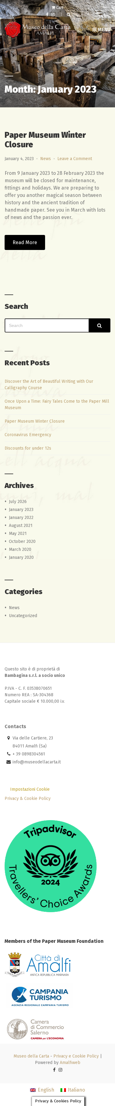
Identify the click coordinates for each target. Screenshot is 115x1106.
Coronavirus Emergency (28, 434)
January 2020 (21, 557)
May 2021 (18, 533)
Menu (103, 30)
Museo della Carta (31, 1056)
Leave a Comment (74, 158)
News (45, 158)
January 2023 (21, 509)
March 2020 (20, 549)
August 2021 (21, 525)
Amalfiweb (70, 1062)
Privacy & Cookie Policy (28, 798)
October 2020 (22, 541)
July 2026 (18, 501)
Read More (25, 242)
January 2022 (21, 517)
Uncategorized (23, 615)
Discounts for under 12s (28, 448)
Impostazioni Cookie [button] (30, 789)
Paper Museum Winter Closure (35, 421)
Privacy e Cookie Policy (76, 1056)
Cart (59, 7)
